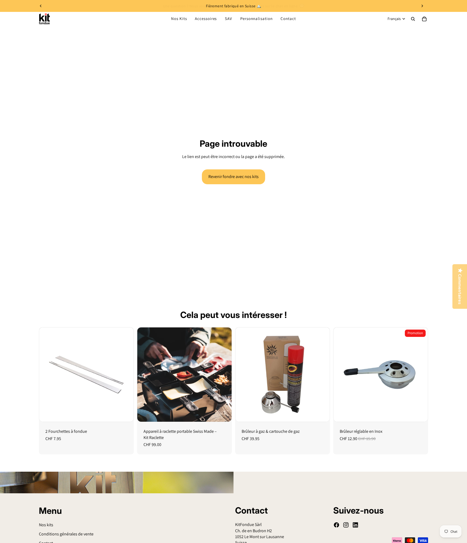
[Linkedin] (355, 525)
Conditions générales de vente (66, 534)
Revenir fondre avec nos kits (233, 176)
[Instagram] (346, 525)
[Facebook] (336, 525)
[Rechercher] (413, 19)
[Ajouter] (125, 413)
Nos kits (46, 524)
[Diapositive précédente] (41, 6)
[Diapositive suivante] (422, 6)
